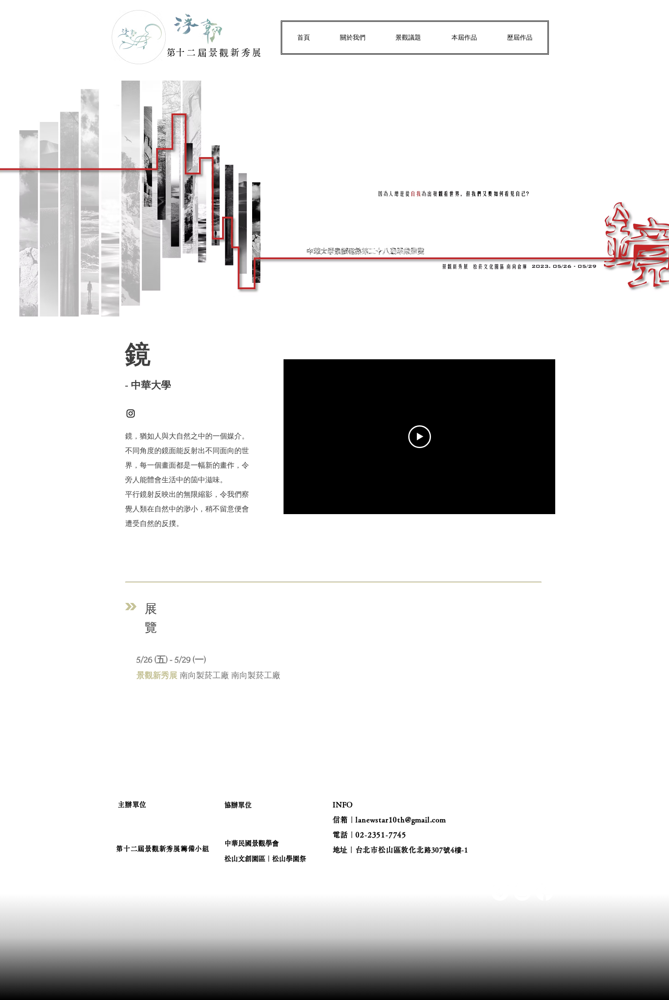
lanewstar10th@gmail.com (400, 819)
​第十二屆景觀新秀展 (215, 52)
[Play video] (419, 436)
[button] (352, 37)
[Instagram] (130, 413)
